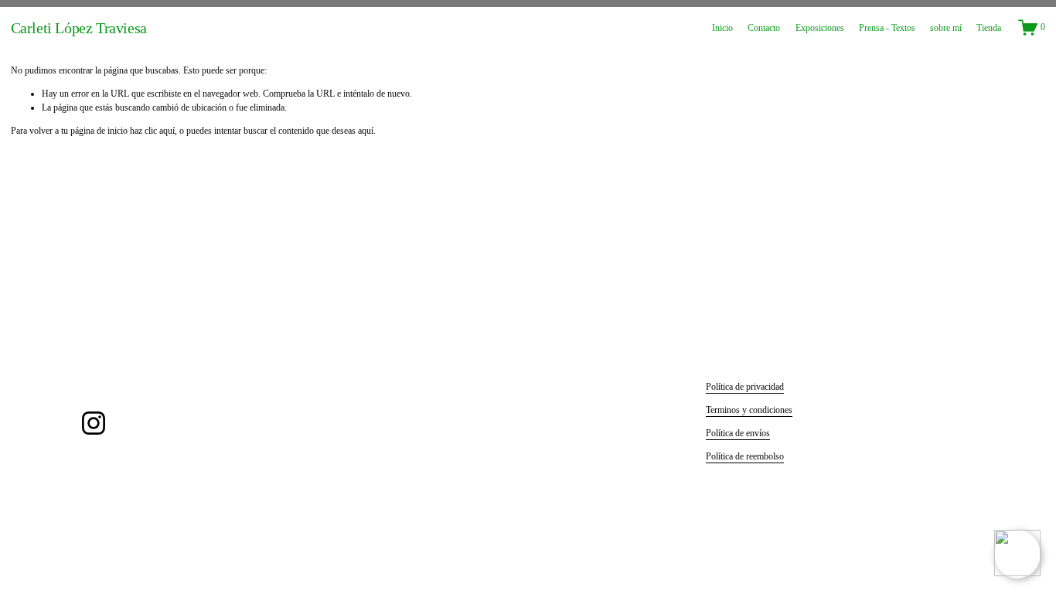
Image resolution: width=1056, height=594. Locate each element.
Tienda (988, 27)
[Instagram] (93, 423)
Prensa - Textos (887, 27)
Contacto (764, 27)
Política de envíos (738, 433)
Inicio (722, 27)
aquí (365, 130)
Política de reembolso (745, 456)
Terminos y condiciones (749, 410)
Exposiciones (819, 27)
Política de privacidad (745, 386)
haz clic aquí (152, 130)
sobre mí (946, 27)
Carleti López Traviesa (79, 27)
